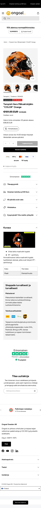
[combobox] (20, 18)
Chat (6, 444)
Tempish (6, 96)
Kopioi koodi (27, 31)
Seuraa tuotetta (20, 150)
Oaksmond (24, 484)
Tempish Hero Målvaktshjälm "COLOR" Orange (22, 42)
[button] (38, 13)
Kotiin (5, 42)
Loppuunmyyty (27, 143)
